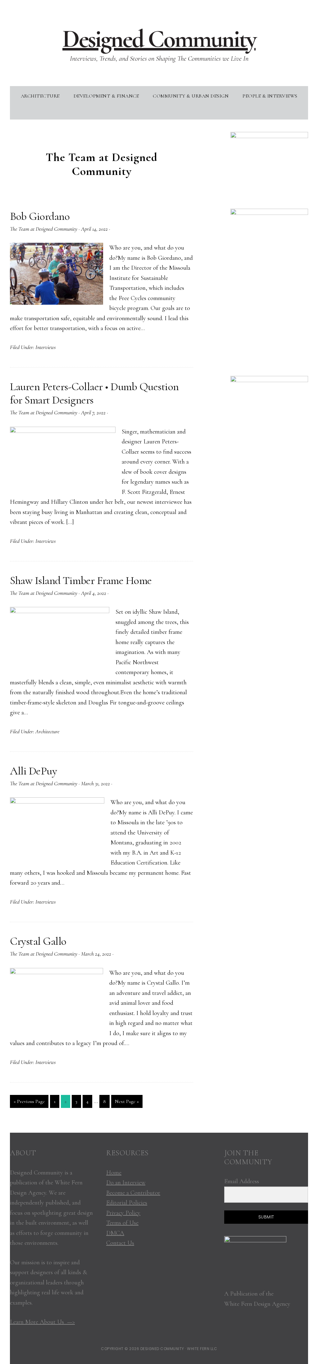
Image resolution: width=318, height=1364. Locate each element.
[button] (159, 111)
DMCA (115, 1233)
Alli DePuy (33, 771)
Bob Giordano (40, 216)
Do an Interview (125, 1182)
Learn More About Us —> (42, 1322)
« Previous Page (29, 1103)
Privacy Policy (123, 1213)
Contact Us (120, 1243)
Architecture (47, 731)
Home (113, 1172)
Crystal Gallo (38, 941)
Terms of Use (122, 1223)
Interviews (45, 347)
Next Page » (127, 1103)
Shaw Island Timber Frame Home (81, 580)
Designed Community (159, 39)
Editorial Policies (126, 1202)
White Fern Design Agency (257, 1304)
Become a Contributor (133, 1192)
